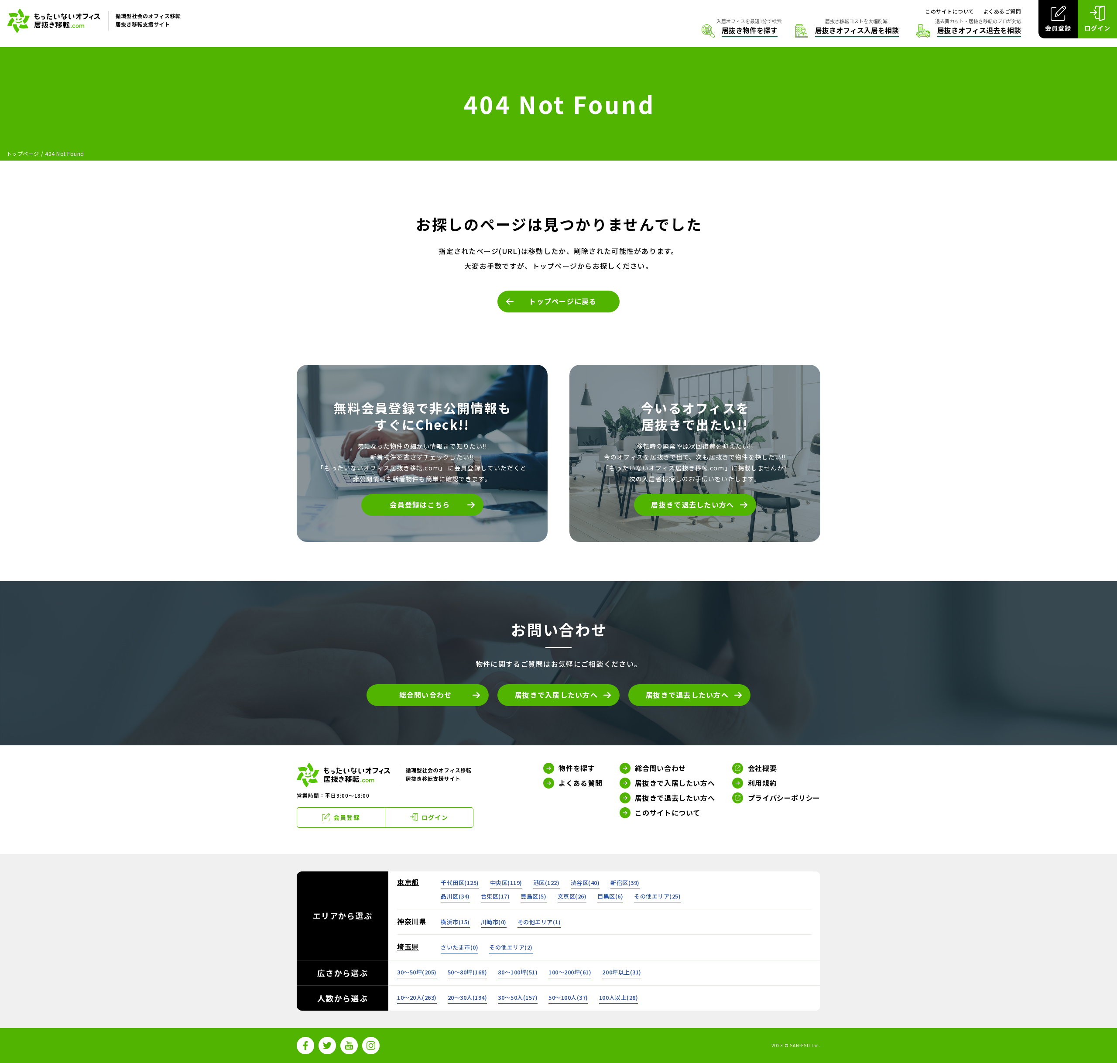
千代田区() (460, 882)
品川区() (455, 896)
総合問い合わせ (425, 694)
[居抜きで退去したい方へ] (968, 31)
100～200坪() (569, 972)
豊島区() (533, 896)
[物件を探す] (740, 31)
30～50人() (518, 997)
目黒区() (610, 896)
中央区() (506, 882)
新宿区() (625, 882)
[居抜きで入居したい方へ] (847, 31)
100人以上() (618, 997)
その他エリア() (657, 896)
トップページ (23, 153)
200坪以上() (621, 972)
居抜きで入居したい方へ (556, 694)
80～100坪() (518, 972)
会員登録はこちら (420, 504)
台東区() (495, 896)
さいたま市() (459, 947)
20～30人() (467, 997)
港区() (546, 882)
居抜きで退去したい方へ (692, 504)
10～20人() (417, 997)
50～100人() (568, 997)
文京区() (572, 896)
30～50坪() (417, 972)
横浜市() (455, 922)
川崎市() (494, 922)
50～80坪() (467, 972)
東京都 (408, 882)
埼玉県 (408, 946)
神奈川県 (411, 921)
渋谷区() (585, 882)
